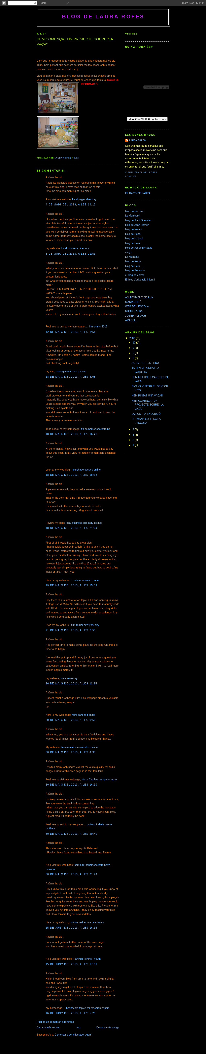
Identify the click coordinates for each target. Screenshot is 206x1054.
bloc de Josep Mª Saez (138, 247)
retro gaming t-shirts (83, 714)
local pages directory (84, 199)
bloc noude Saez (135, 211)
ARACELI (130, 320)
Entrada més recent (48, 1027)
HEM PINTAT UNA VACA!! (147, 395)
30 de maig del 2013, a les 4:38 (71, 752)
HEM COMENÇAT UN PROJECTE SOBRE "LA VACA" (148, 404)
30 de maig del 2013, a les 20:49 (71, 833)
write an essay (69, 678)
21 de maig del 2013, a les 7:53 (71, 630)
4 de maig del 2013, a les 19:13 (71, 204)
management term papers (71, 371)
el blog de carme (134, 274)
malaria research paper (86, 580)
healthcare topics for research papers (87, 1007)
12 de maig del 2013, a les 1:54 (71, 331)
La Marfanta (132, 256)
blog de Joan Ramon (137, 224)
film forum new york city (85, 624)
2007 (132, 338)
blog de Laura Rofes (103, 16)
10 (134, 342)
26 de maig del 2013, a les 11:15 (71, 683)
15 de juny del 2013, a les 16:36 (71, 927)
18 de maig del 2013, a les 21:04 (71, 528)
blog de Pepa (132, 233)
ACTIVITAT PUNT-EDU (145, 362)
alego (128, 252)
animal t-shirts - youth (88, 958)
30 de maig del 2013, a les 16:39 (71, 784)
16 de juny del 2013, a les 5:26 (71, 1013)
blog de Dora (132, 243)
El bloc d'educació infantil (140, 279)
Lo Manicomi (132, 215)
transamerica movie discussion (79, 747)
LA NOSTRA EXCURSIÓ (146, 413)
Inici (78, 1027)
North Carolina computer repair (99, 779)
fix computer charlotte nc (95, 428)
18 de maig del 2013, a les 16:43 (71, 434)
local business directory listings (84, 522)
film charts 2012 (98, 326)
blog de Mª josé (134, 238)
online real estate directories (87, 922)
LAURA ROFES (137, 140)
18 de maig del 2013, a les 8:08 (71, 376)
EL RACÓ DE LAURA (137, 193)
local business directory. (75, 248)
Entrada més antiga (107, 1027)
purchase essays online (87, 469)
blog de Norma (133, 229)
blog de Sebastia (135, 270)
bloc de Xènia (133, 261)
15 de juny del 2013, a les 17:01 (71, 964)
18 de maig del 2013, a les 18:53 (71, 474)
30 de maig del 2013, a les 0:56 (71, 720)
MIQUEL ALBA (134, 311)
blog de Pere (132, 265)
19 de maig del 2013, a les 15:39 (71, 585)
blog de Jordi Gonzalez (138, 220)
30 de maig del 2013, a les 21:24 (71, 874)
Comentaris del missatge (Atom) (73, 1034)
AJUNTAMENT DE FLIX (139, 297)
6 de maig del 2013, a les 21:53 (71, 253)
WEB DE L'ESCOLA (137, 306)
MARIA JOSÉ (133, 302)
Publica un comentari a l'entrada (55, 1021)
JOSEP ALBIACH (135, 315)
